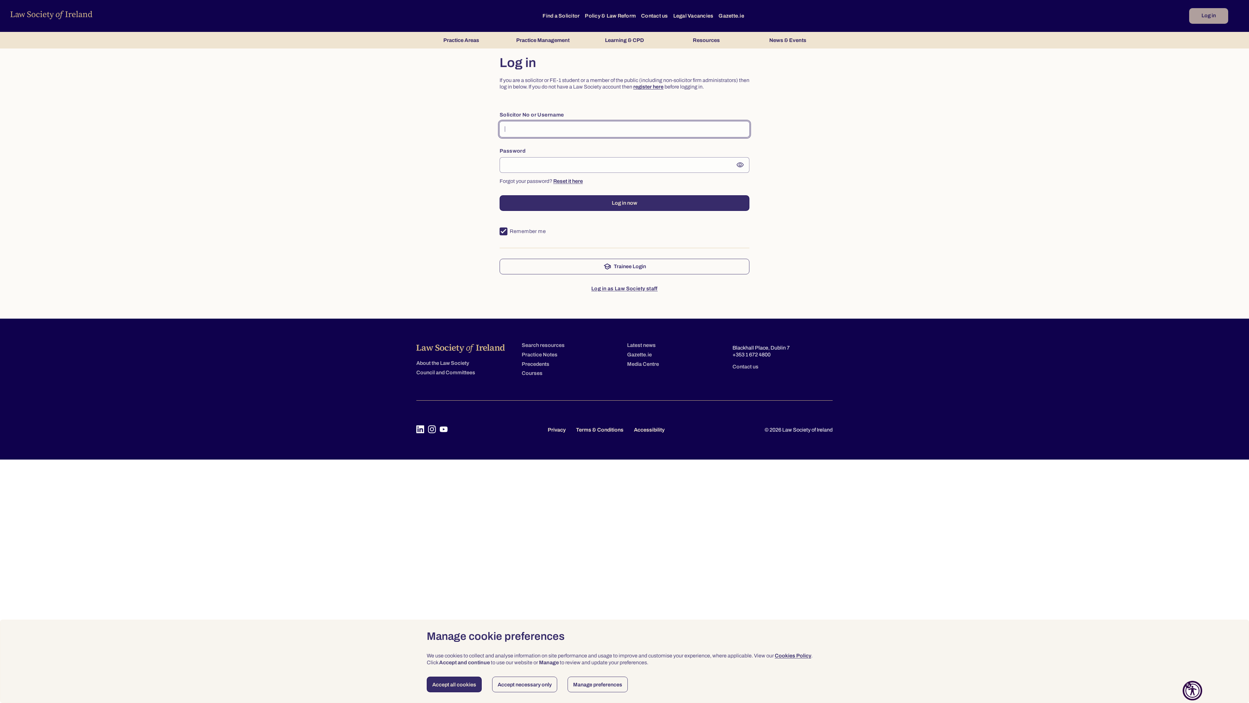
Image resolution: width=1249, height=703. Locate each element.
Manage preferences (597, 684)
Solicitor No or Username (532, 114)
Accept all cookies (454, 684)
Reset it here (568, 181)
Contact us (654, 16)
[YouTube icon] (444, 429)
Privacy (557, 430)
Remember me (528, 231)
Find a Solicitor (561, 16)
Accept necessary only (525, 684)
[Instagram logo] (432, 429)
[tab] (461, 40)
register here (648, 87)
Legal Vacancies (693, 16)
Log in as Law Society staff (624, 288)
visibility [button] (740, 165)
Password (513, 151)
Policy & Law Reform (610, 16)
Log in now (624, 203)
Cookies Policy (793, 655)
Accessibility (649, 430)
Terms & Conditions (600, 430)
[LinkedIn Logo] (420, 429)
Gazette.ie (731, 16)
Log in (1209, 15)
